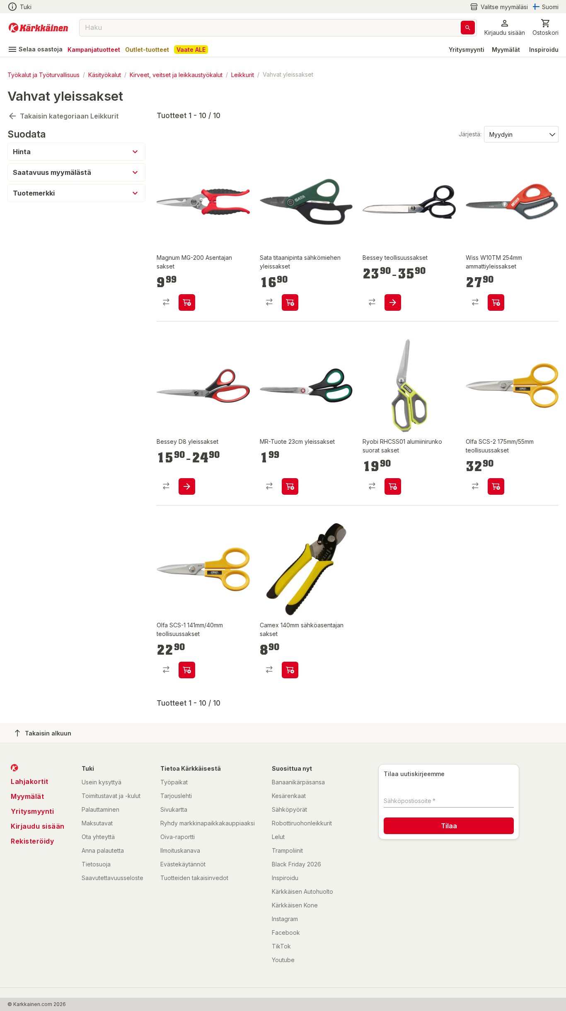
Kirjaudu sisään (38, 826)
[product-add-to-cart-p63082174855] (393, 302)
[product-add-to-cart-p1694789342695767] (496, 486)
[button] (499, 7)
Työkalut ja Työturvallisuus (43, 74)
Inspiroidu (544, 49)
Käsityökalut (104, 74)
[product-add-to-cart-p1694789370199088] (290, 486)
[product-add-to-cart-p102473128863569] (187, 302)
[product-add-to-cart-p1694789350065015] (290, 302)
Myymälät (506, 49)
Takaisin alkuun (48, 733)
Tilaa (449, 826)
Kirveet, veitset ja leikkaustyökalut (176, 74)
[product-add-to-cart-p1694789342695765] (187, 670)
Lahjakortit (29, 781)
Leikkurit (242, 74)
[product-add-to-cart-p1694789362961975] (393, 486)
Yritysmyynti (466, 49)
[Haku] (468, 27)
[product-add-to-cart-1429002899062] (290, 670)
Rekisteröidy (32, 841)
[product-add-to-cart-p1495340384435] (496, 302)
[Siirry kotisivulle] (38, 28)
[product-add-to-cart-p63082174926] (187, 486)
